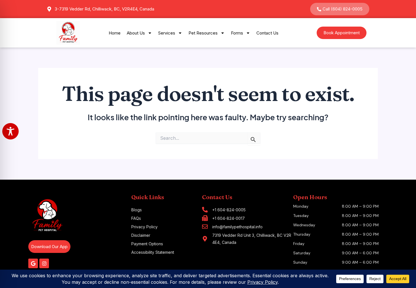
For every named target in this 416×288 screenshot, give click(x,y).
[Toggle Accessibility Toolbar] (10, 131)
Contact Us (267, 33)
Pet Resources (203, 33)
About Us (136, 33)
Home (115, 33)
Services (166, 33)
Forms (237, 33)
